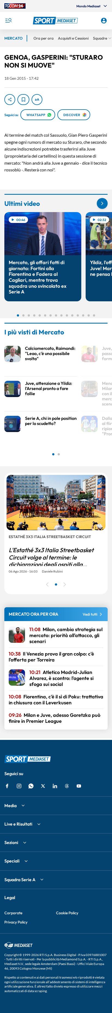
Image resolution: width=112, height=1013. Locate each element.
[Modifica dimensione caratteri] (37, 99)
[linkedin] (55, 786)
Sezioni (11, 842)
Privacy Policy (15, 922)
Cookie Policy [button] (67, 912)
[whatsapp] (31, 786)
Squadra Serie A (19, 879)
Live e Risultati (18, 824)
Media (10, 805)
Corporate (13, 912)
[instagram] (19, 786)
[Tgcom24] (15, 6)
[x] (43, 786)
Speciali (12, 861)
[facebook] (7, 786)
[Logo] (56, 20)
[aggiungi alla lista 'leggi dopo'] (23, 99)
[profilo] (104, 20)
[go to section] (102, 203)
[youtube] (79, 786)
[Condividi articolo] (9, 99)
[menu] (8, 20)
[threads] (67, 786)
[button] (56, 20)
